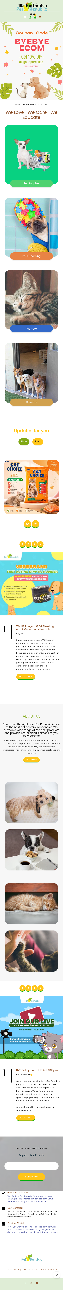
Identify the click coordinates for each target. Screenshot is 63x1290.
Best (38, 441)
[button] (7, 60)
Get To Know (31, 759)
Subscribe (31, 1176)
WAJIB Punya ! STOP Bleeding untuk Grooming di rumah (35, 628)
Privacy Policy (14, 1269)
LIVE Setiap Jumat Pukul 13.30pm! (37, 1070)
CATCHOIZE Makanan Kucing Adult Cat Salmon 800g (31, 467)
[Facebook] (25, 1283)
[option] (31, 61)
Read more (26, 676)
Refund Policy (30, 1269)
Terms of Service (49, 1269)
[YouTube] (37, 1283)
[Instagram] (31, 1283)
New (24, 441)
